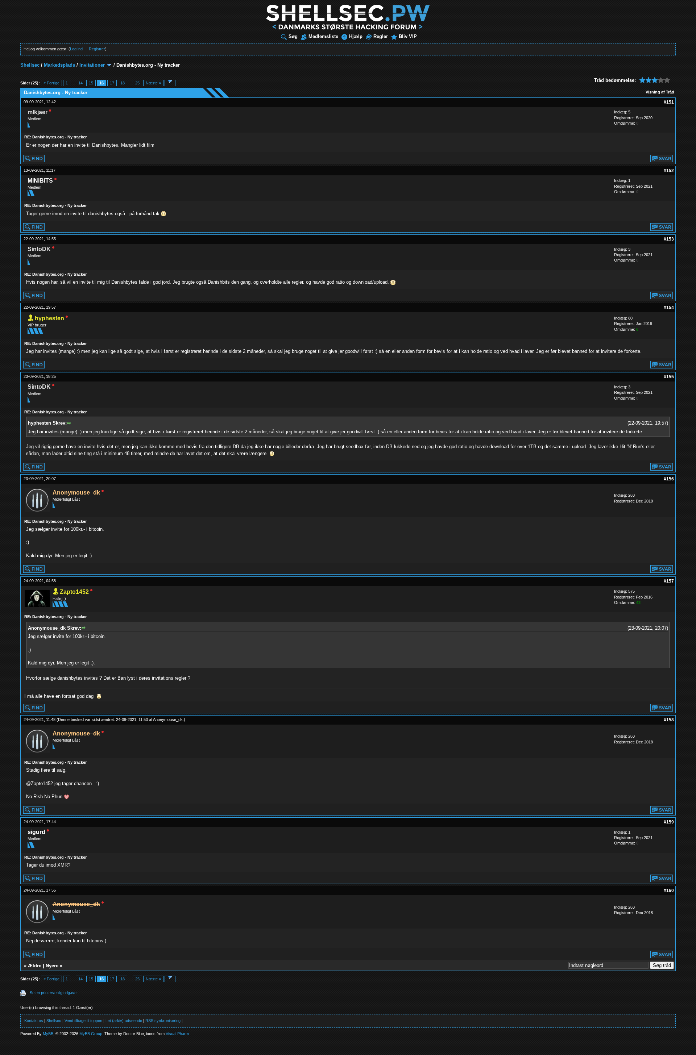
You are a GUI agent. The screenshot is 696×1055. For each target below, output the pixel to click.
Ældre (34, 965)
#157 (669, 581)
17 (112, 83)
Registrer (97, 49)
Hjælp (355, 36)
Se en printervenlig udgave (53, 993)
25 (137, 83)
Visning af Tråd (660, 92)
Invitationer (92, 65)
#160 (669, 890)
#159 (669, 822)
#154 (669, 307)
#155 (669, 376)
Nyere (52, 965)
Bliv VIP (408, 36)
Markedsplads (59, 65)
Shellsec (30, 65)
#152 (669, 170)
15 (91, 83)
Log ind (76, 49)
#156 (669, 478)
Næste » (153, 83)
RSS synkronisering (163, 1020)
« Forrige (51, 83)
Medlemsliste (323, 36)
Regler (380, 36)
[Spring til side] (170, 83)
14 (80, 83)
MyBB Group (90, 1033)
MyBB (48, 1033)
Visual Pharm (177, 1033)
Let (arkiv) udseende (123, 1020)
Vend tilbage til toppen (83, 1020)
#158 (669, 719)
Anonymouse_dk (168, 719)
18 (122, 83)
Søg (293, 36)
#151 (669, 102)
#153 (669, 239)
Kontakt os (33, 1020)
